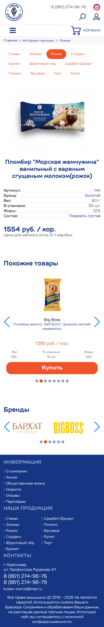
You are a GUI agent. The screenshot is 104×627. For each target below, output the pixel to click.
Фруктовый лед (43, 64)
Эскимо (35, 54)
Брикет (14, 64)
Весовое (37, 73)
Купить (52, 368)
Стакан (14, 54)
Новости (13, 490)
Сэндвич (78, 54)
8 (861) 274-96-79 (25, 582)
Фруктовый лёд (20, 543)
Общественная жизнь (25, 484)
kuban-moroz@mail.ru (23, 589)
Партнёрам (16, 502)
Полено (14, 73)
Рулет (75, 73)
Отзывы (13, 496)
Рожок (65, 40)
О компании (16, 471)
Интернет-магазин (38, 40)
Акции (11, 477)
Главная (10, 40)
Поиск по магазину (82, 17)
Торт (57, 73)
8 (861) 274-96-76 (25, 576)
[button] (36, 381)
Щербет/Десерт (78, 64)
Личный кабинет (96, 17)
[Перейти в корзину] (77, 34)
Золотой (92, 196)
